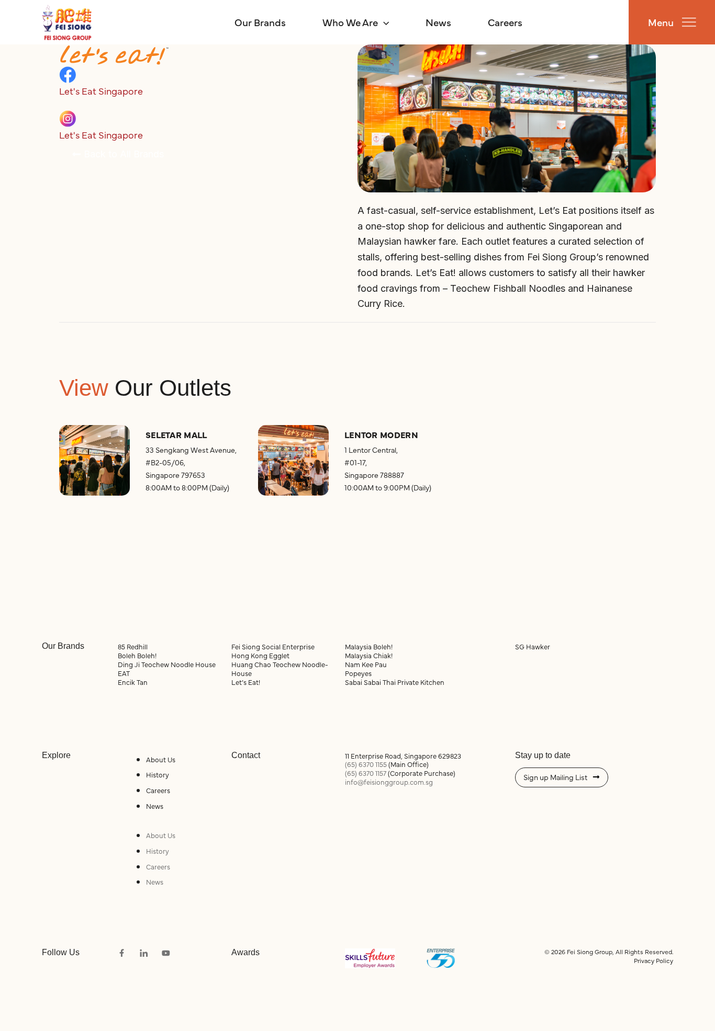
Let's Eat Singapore (101, 90)
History (157, 774)
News (438, 22)
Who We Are (350, 22)
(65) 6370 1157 (365, 772)
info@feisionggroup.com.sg (389, 781)
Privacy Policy (653, 960)
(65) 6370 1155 (366, 764)
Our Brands (260, 22)
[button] (383, 22)
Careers (505, 22)
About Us (160, 759)
